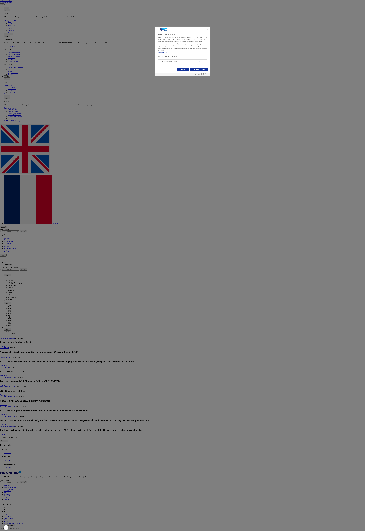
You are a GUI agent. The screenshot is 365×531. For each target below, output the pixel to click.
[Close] (208, 29)
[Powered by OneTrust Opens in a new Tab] (201, 74)
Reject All (183, 69)
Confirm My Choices (199, 69)
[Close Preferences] (6, 527)
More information (162, 52)
